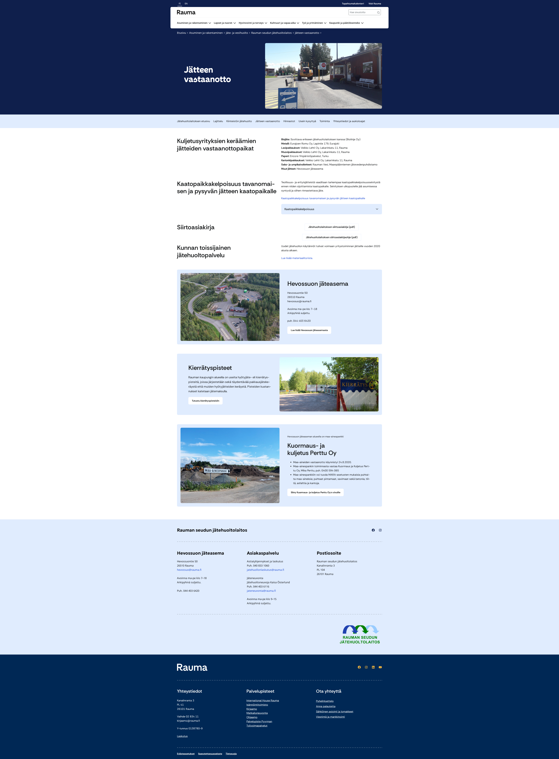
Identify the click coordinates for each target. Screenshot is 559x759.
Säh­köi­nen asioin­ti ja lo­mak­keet (334, 711)
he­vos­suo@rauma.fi (299, 301)
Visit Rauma (375, 3)
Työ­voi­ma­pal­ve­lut (256, 725)
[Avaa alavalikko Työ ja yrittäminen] (325, 23)
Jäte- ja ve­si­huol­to (237, 32)
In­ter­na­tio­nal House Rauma (262, 700)
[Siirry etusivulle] (186, 12)
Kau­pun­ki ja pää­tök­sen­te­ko (344, 22)
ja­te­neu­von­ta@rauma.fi (261, 590)
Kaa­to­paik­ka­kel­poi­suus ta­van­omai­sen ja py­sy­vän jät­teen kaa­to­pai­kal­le (323, 198)
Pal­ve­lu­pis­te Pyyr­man (259, 721)
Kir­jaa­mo (251, 709)
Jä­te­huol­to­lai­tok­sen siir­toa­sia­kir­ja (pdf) (331, 227)
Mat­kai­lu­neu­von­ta (257, 713)
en (186, 3)
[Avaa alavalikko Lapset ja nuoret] (234, 23)
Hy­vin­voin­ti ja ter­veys (251, 22)
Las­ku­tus (182, 736)
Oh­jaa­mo (251, 717)
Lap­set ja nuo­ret (223, 22)
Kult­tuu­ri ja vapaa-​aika (283, 22)
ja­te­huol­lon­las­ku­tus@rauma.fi (265, 569)
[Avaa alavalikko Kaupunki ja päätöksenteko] (362, 23)
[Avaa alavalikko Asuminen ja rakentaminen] (210, 23)
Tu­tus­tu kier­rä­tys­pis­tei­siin (205, 400)
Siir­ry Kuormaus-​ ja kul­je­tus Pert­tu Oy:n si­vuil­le (315, 492)
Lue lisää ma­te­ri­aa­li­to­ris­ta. (297, 258)
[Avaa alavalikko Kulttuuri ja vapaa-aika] (298, 23)
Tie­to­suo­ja (231, 753)
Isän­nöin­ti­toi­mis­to (257, 704)
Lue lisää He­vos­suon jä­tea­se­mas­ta (309, 330)
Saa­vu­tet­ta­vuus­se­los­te (210, 753)
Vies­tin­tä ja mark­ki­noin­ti (330, 717)
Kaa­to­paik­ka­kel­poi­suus (299, 209)
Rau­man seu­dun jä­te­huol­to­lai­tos (271, 32)
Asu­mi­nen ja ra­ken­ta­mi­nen (192, 22)
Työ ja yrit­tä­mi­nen (312, 22)
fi (180, 3)
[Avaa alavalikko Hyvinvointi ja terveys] (266, 23)
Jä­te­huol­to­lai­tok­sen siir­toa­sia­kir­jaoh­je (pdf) (332, 237)
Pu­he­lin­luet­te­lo (325, 701)
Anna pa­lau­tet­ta (325, 706)
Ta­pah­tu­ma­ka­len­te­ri (353, 3)
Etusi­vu (181, 32)
